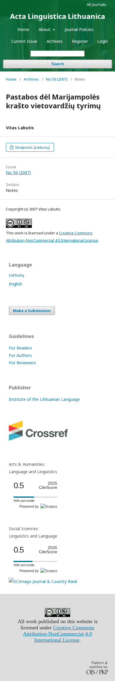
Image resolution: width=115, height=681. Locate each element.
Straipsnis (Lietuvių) (32, 147)
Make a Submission (32, 310)
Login (102, 41)
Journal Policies (79, 29)
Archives (55, 41)
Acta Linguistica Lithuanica (57, 16)
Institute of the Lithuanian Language (44, 399)
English (15, 284)
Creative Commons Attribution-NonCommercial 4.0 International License (58, 634)
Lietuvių (16, 275)
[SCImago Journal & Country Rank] (43, 581)
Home (23, 29)
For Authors (20, 355)
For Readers (20, 348)
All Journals (96, 4)
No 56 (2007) (57, 79)
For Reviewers (22, 362)
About (45, 29)
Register (80, 41)
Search (57, 64)
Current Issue (24, 41)
